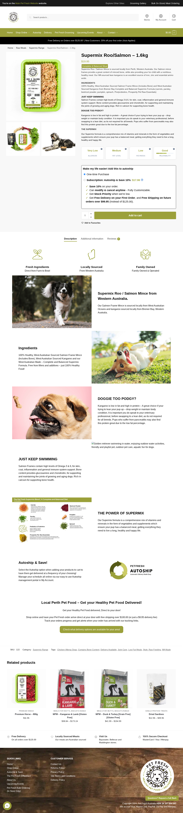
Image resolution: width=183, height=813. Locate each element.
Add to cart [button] (26, 724)
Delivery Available (109, 649)
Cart (174, 20)
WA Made (166, 649)
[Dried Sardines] (156, 688)
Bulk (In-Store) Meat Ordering (165, 3)
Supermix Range (36, 48)
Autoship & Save (15, 772)
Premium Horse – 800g (26, 714)
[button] (171, 32)
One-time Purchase (97, 174)
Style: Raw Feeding (152, 649)
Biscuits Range (78, 711)
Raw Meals (21, 48)
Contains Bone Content (88, 649)
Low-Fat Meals (135, 649)
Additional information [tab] (92, 238)
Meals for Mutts (62, 711)
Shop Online (13, 768)
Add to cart (135, 215)
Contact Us (56, 764)
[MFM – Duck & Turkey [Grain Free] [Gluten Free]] (113, 688)
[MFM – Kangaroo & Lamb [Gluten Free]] (69, 688)
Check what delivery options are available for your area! (91, 629)
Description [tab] (70, 238)
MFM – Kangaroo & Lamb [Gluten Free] (70, 716)
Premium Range (26, 711)
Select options (69, 727)
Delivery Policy (58, 780)
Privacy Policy (57, 772)
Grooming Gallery (138, 3)
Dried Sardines (156, 714)
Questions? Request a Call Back (162, 798)
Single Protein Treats (156, 711)
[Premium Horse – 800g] (26, 688)
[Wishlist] (41, 673)
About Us (11, 780)
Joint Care (122, 649)
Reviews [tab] (113, 238)
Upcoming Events (15, 784)
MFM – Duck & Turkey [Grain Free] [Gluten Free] (113, 716)
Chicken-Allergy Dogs (67, 649)
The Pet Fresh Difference (19, 776)
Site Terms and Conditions (63, 776)
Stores (147, 20)
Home (10, 48)
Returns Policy (58, 768)
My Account (161, 20)
